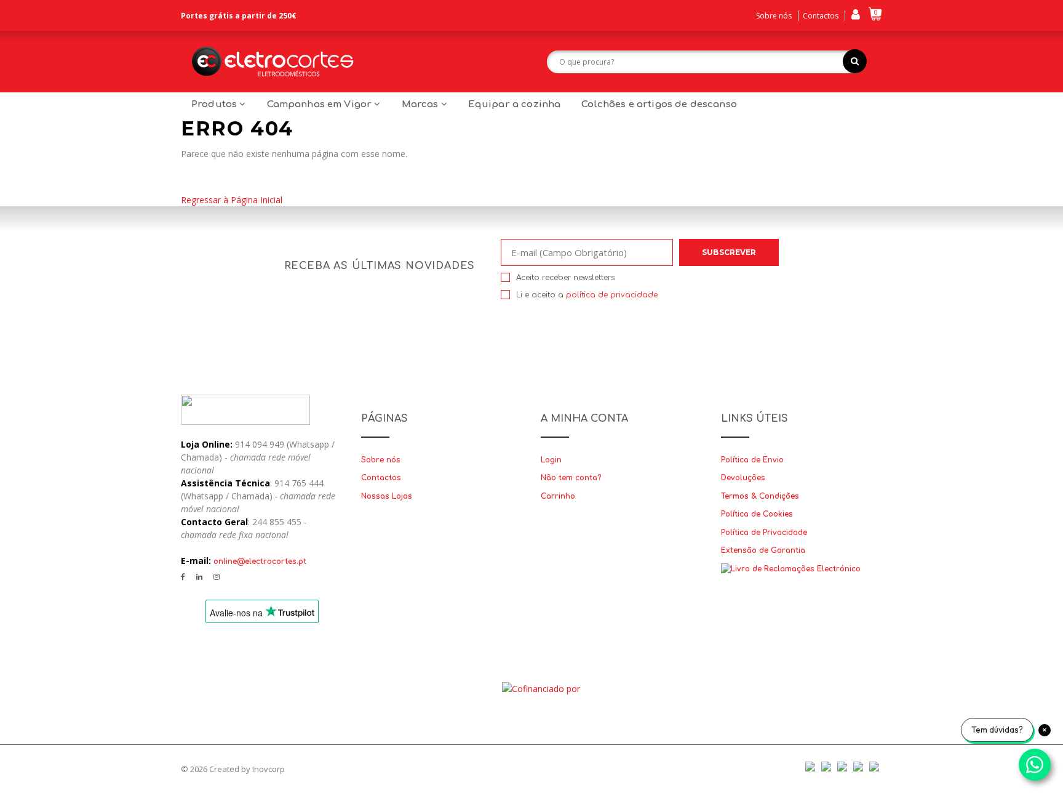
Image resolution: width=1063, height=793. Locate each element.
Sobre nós (774, 15)
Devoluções (743, 477)
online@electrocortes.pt (259, 561)
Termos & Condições (760, 496)
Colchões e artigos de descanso (659, 104)
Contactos (820, 15)
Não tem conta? (571, 477)
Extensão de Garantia (763, 550)
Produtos (215, 104)
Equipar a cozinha (514, 104)
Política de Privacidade (764, 532)
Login (551, 460)
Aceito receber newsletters (565, 277)
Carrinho (558, 496)
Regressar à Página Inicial (231, 200)
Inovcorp (268, 769)
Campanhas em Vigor (321, 104)
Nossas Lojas (386, 496)
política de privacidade (612, 295)
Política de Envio (752, 460)
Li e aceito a (587, 295)
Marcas (421, 104)
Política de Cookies (757, 514)
